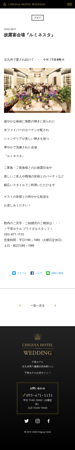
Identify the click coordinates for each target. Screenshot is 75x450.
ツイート (21, 272)
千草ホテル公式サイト (36, 372)
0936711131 (39, 395)
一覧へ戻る (38, 305)
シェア (38, 272)
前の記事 (20, 305)
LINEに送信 (57, 272)
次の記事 (55, 305)
